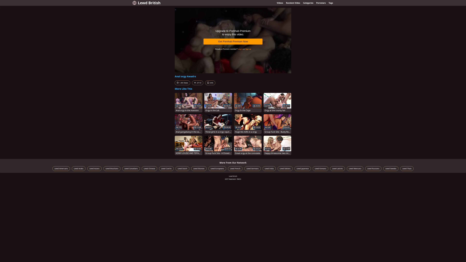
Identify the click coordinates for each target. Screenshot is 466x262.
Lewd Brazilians (112, 168)
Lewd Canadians (131, 168)
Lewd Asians (94, 168)
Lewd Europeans (217, 168)
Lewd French (235, 168)
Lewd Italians (285, 168)
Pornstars (321, 3)
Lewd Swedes (390, 168)
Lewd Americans (61, 168)
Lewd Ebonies (198, 168)
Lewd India (269, 168)
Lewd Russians (373, 168)
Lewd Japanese (303, 168)
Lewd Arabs (78, 168)
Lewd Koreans (320, 168)
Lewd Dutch (182, 168)
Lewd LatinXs (337, 168)
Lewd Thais (407, 168)
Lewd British (149, 2)
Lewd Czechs (166, 168)
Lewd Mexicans (355, 168)
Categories (308, 3)
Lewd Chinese (149, 168)
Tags (331, 3)
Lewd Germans (252, 168)
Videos (280, 3)
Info (211, 83)
